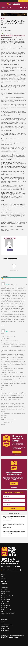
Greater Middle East (7, 625)
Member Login (14, 1)
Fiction (3, 611)
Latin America (5, 628)
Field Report (4, 607)
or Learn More (16, 454)
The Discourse (5, 601)
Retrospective (5, 591)
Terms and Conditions (14, 637)
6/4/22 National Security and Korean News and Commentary (14, 532)
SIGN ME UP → (17, 452)
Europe (3, 623)
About (3, 576)
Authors (3, 578)
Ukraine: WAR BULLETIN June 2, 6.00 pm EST (13, 524)
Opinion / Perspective (7, 595)
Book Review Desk (6, 609)
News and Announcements (8, 613)
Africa (3, 621)
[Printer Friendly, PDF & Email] (8, 34)
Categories (4, 588)
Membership (4, 582)
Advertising (4, 584)
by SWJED (3, 27)
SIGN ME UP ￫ (14, 483)
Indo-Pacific (4, 627)
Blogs (3, 18)
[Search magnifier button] (18, 7)
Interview (4, 597)
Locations (4, 619)
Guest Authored (6, 599)
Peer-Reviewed (5, 605)
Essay (3, 593)
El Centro (4, 590)
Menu (3, 7)
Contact (3, 580)
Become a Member (23, 1)
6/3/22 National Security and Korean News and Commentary (14, 517)
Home (2, 574)
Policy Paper (4, 603)
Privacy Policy (4, 637)
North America (5, 630)
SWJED (10, 248)
